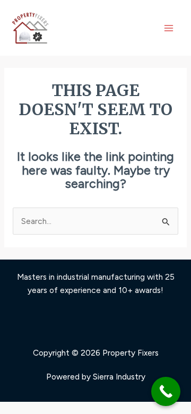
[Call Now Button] (165, 391)
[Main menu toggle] (169, 27)
